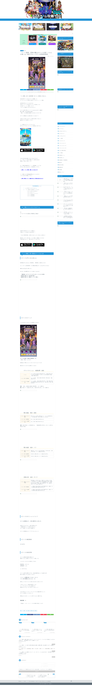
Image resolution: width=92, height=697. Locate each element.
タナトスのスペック (31, 192)
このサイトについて (54, 19)
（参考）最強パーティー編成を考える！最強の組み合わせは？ (32, 178)
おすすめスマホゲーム (63, 131)
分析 (29, 610)
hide (40, 186)
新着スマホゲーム (45, 19)
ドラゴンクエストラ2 (62, 145)
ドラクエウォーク (62, 140)
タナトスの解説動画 (31, 194)
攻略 (36, 610)
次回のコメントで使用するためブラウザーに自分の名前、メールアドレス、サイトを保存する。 (36, 669)
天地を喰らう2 (61, 157)
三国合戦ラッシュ (62, 155)
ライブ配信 (61, 152)
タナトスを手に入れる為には (32, 191)
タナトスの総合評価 (31, 195)
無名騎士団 (61, 167)
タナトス (22, 610)
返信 (54, 644)
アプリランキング (62, 126)
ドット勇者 (22, 50)
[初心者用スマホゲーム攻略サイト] (46, 18)
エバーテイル (61, 128)
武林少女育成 (61, 164)
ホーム (25, 19)
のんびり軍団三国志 (62, 150)
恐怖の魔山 (32, 610)
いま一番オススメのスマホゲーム (31, 188)
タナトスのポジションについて (33, 193)
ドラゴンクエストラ (62, 143)
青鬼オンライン (61, 172)
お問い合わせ (66, 19)
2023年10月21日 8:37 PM (22, 641)
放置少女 (60, 162)
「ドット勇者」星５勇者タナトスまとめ (32, 189)
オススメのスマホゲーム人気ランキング (34, 19)
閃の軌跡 (60, 169)
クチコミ (60, 19)
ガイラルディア (61, 133)
